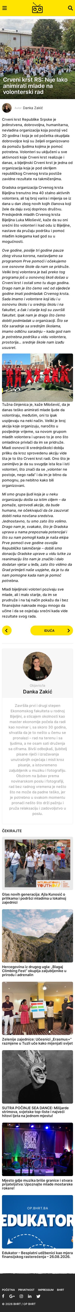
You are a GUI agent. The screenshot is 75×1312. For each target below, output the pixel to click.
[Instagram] (21, 1296)
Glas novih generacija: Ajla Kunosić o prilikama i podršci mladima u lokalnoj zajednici (34, 898)
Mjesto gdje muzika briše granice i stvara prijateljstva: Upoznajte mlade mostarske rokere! (37, 1184)
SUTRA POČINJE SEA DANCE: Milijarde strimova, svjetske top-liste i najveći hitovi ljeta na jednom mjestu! (35, 1112)
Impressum (46, 1289)
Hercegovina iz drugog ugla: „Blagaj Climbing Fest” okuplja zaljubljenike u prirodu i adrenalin (34, 971)
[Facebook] (3, 1296)
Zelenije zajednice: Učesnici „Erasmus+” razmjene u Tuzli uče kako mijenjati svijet (37, 1041)
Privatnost (26, 1289)
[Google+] (12, 1296)
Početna (8, 1289)
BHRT (60, 1289)
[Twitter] (38, 1296)
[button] (4, 8)
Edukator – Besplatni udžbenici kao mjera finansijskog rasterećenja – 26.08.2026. (37, 1255)
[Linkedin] (29, 1296)
